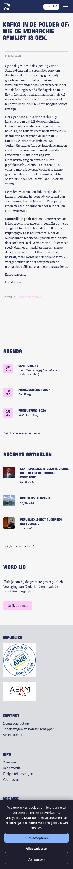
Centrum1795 (28, 365)
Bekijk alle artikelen (17, 546)
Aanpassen (36, 859)
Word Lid (51, 6)
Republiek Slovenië (35, 498)
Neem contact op (16, 723)
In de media (12, 768)
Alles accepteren (37, 838)
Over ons (9, 762)
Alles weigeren (36, 849)
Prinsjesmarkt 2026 (34, 389)
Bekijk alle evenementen (20, 433)
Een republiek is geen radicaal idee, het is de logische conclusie (44, 473)
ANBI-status (12, 735)
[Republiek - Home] (6, 7)
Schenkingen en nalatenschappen (29, 729)
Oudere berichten (29, 297)
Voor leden (11, 780)
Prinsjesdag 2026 (32, 410)
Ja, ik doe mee (18, 606)
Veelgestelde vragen (18, 774)
